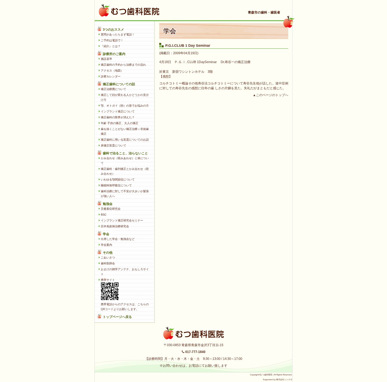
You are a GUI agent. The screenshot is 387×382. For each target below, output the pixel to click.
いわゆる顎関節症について (118, 179)
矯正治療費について (113, 89)
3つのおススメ (113, 29)
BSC (103, 214)
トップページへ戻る (117, 317)
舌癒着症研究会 (111, 208)
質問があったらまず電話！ (118, 34)
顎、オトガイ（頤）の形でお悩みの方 (125, 105)
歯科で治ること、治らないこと (125, 153)
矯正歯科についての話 (119, 84)
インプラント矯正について (118, 111)
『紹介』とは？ (111, 46)
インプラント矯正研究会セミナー (122, 220)
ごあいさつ (108, 257)
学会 (106, 234)
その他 (107, 252)
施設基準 (106, 58)
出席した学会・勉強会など (118, 239)
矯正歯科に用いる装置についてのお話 (125, 139)
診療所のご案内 (114, 54)
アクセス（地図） (112, 70)
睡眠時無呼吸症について (116, 185)
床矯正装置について (113, 145)
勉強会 (107, 204)
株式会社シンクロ (284, 379)
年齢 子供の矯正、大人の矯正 (119, 123)
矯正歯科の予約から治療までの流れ (123, 64)
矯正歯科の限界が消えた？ (118, 117)
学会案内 (106, 244)
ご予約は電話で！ (112, 40)
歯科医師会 (108, 263)
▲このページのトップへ (270, 95)
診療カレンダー (111, 76)
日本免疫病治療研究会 (115, 226)
